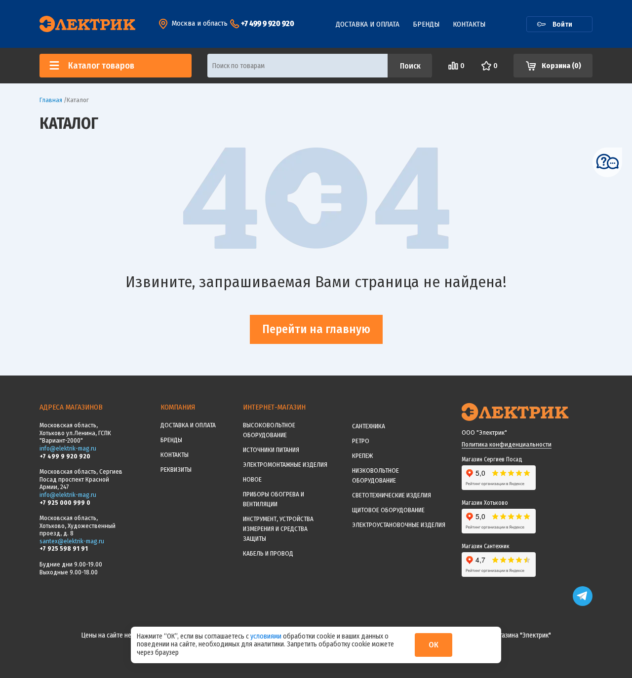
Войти (562, 24)
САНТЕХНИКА (368, 426)
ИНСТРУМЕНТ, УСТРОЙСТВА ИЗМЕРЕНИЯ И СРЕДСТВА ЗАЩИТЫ (278, 528)
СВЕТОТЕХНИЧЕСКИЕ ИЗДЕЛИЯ (391, 495)
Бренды (426, 24)
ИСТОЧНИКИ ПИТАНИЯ (271, 449)
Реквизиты (176, 469)
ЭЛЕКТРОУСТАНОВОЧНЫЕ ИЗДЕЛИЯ (398, 524)
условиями (266, 636)
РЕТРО (360, 441)
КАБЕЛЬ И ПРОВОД (268, 553)
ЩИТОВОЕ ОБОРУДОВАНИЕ (388, 510)
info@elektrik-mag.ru (68, 448)
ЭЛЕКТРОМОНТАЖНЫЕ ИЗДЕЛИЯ (285, 464)
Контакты (469, 24)
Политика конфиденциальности (507, 444)
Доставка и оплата (367, 24)
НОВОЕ (252, 479)
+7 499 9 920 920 (267, 23)
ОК (433, 644)
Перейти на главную (316, 329)
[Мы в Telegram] (582, 603)
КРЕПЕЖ (362, 455)
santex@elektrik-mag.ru (72, 541)
